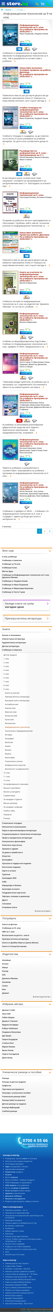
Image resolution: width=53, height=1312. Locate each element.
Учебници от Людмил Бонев (15, 581)
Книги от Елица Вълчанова (14, 946)
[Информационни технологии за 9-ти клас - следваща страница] (49, 531)
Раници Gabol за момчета (13, 1100)
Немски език (10, 708)
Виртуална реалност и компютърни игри (21, 1249)
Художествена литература (14, 642)
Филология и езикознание (14, 827)
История (8, 735)
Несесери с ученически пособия (16, 1093)
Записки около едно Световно (16, 1236)
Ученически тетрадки (12, 823)
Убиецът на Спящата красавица (17, 1290)
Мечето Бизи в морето (13, 1295)
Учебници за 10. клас (11, 928)
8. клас (6, 685)
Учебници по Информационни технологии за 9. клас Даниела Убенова (25, 576)
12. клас (7, 780)
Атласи (5, 964)
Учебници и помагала (12, 560)
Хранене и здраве (10, 849)
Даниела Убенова (10, 978)
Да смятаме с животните (14, 1226)
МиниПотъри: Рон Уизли (14, 1254)
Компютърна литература (13, 639)
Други (5, 900)
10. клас (7, 773)
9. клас (20, 10)
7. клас (6, 681)
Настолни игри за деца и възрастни (18, 1161)
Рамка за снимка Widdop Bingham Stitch (20, 1279)
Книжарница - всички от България (21, 1158)
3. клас (6, 666)
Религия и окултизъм (12, 845)
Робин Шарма (8, 1017)
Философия (10, 757)
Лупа (7, 1252)
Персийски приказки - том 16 (16, 1210)
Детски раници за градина (14, 1104)
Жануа (5, 967)
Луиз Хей (6, 1014)
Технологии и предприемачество (19, 731)
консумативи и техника (16, 1166)
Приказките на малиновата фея (17, 1213)
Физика (8, 750)
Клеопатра (9, 1234)
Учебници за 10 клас (11, 564)
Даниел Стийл (8, 1010)
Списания (6, 903)
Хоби (4, 882)
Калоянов (6, 982)
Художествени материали (14, 1169)
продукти (14, 1172)
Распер (5, 971)
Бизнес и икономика (11, 635)
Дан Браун (6, 1036)
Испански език (11, 716)
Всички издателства (41, 997)
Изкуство (6, 856)
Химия (7, 746)
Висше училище (10, 803)
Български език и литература (17, 700)
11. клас (7, 776)
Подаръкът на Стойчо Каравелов (18, 1246)
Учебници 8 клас (9, 567)
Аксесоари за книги (11, 889)
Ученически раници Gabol (14, 1096)
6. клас (6, 678)
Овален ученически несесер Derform (19, 1293)
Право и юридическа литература (17, 838)
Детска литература (10, 646)
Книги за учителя (12, 693)
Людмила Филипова (11, 1032)
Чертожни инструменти (13, 1089)
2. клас (6, 662)
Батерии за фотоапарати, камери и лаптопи (22, 1201)
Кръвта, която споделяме (14, 1244)
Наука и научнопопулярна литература (19, 830)
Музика (8, 754)
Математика (10, 723)
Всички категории (42, 911)
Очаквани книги (9, 907)
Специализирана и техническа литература (21, 834)
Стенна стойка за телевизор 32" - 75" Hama (21, 1274)
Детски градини (10, 655)
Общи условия (26, 1311)
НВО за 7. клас (8, 932)
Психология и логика (13, 761)
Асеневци (6, 960)
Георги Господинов (10, 1054)
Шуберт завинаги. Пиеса (14, 1231)
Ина (4, 989)
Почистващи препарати (14, 1164)
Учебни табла (9, 811)
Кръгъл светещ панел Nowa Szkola (18, 1287)
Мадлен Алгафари (10, 1025)
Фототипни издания (11, 867)
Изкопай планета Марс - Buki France (19, 1303)
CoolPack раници (9, 1111)
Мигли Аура (7, 571)
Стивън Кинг (8, 1043)
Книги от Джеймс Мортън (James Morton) (20, 942)
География (9, 738)
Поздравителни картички (14, 893)
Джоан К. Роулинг (10, 1021)
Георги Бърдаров (10, 1039)
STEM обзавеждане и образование (18, 1183)
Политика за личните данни (43, 1311)
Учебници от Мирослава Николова (17, 588)
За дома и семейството (12, 852)
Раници (7, 818)
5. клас (6, 674)
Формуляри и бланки (11, 885)
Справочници (9, 795)
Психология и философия (13, 841)
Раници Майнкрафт (11, 1107)
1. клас (6, 659)
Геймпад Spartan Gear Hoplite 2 (17, 1263)
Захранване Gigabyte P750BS (16, 1285)
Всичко (17, 1188)
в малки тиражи (17, 1191)
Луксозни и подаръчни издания (16, 863)
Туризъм (6, 874)
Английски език (11, 704)
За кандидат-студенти (13, 799)
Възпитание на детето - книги (15, 935)
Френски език (11, 712)
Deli (4, 975)
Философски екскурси (13, 1220)
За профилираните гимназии (16, 784)
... (14, 10)
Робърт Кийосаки (10, 1028)
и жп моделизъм (17, 1185)
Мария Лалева (8, 1047)
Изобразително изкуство (15, 765)
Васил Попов (7, 1050)
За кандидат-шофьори (13, 807)
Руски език (9, 719)
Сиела (5, 986)
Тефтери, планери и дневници (16, 896)
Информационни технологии (17, 727)
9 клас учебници (9, 556)
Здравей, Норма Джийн (14, 1298)
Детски (11, 1177)
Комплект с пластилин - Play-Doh (17, 1269)
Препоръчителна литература (17, 697)
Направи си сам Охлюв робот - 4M (18, 1277)
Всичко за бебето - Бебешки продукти (19, 1180)
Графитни (6, 1085)
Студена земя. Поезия (13, 1266)
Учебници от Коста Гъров (13, 592)
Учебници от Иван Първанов (15, 585)
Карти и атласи (9, 871)
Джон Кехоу (7, 1057)
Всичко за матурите (12, 792)
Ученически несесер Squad (15, 1301)
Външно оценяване (12, 788)
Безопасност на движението (17, 769)
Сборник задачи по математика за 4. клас (21, 1223)
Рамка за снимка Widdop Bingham (18, 1282)
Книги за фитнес (9, 924)
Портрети (8, 814)
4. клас (6, 670)
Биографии (7, 860)
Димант (5, 993)
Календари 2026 (9, 878)
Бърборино (9, 1228)
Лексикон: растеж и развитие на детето (20, 1271)
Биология (9, 742)
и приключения (15, 1193)
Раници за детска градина (14, 1082)
